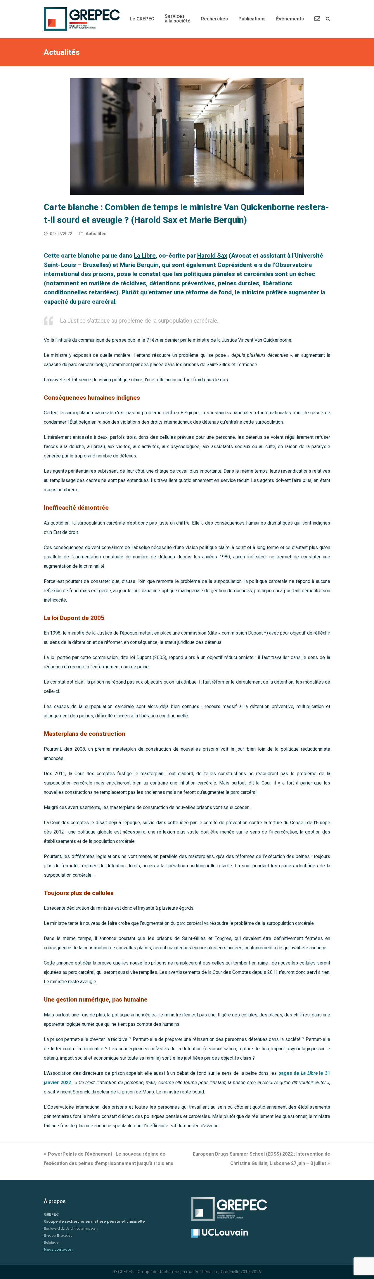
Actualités (96, 233)
